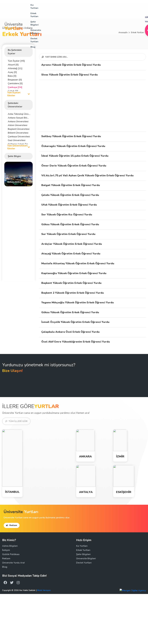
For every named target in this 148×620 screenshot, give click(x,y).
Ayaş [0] (12, 72)
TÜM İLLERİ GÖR (17, 421)
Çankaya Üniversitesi (19, 136)
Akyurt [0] (13, 64)
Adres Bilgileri (10, 546)
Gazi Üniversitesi (16, 140)
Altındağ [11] (15, 68)
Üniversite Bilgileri (35, 32)
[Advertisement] (91, 25)
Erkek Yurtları (34, 15)
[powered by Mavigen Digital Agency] (133, 590)
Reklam (13, 525)
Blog (32, 47)
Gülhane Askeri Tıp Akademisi (19, 144)
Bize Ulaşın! (12, 370)
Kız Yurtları (34, 6)
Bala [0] (12, 76)
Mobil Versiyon (44, 590)
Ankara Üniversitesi (18, 121)
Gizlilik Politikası (11, 554)
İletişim (6, 550)
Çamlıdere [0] (15, 83)
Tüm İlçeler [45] (16, 60)
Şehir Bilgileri (34, 23)
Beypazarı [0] (15, 79)
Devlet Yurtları (34, 40)
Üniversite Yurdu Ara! (13, 562)
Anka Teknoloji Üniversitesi (19, 114)
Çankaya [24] (15, 87)
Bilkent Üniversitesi (18, 132)
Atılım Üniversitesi (17, 125)
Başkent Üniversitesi (18, 129)
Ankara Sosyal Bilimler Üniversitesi (19, 117)
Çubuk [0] (13, 91)
